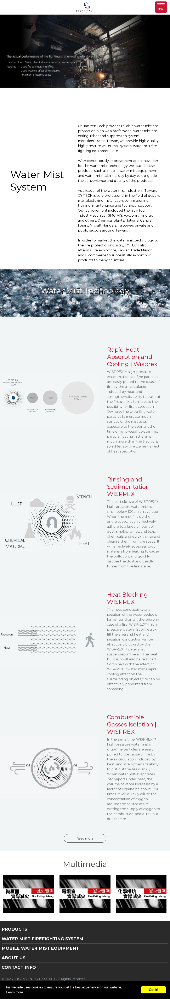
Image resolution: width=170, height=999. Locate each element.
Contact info (19, 967)
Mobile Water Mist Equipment (40, 948)
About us (14, 957)
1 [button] (72, 81)
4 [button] (91, 81)
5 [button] (97, 81)
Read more (85, 838)
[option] (85, 51)
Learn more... (16, 992)
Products (14, 929)
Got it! (153, 990)
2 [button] (79, 81)
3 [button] (85, 81)
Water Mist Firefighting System (42, 938)
